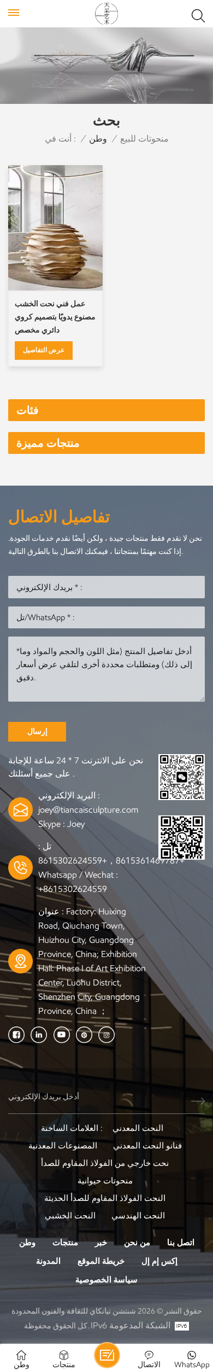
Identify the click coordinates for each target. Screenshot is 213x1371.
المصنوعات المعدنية (62, 1146)
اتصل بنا (180, 1242)
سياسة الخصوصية (106, 1280)
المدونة (48, 1261)
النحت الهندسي (138, 1216)
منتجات (65, 1242)
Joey (76, 824)
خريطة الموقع (101, 1261)
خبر (101, 1242)
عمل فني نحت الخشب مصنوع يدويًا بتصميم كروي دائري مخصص (55, 317)
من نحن (137, 1242)
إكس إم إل (159, 1261)
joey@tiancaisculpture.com (88, 809)
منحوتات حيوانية (105, 1181)
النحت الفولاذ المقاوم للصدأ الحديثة (104, 1198)
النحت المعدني (138, 1128)
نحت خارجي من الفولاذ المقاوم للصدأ (105, 1163)
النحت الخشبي (70, 1216)
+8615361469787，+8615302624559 (111, 860)
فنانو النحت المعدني (147, 1146)
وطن (98, 139)
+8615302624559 (72, 889)
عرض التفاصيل (43, 350)
